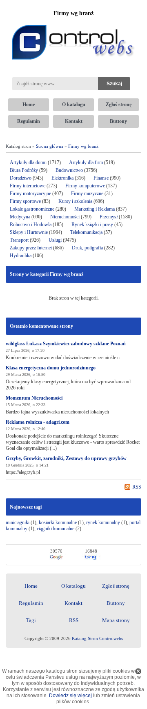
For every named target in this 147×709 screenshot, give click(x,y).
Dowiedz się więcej (70, 695)
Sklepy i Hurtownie (29, 232)
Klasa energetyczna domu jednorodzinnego (51, 368)
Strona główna (49, 146)
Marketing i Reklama (94, 209)
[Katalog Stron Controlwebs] (73, 21)
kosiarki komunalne (58, 522)
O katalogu (73, 104)
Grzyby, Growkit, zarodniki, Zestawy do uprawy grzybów (66, 458)
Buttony (118, 121)
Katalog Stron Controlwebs (97, 638)
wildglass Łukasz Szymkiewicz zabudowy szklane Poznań (66, 344)
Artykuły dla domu (28, 162)
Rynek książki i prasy (92, 224)
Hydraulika (20, 255)
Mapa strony (116, 620)
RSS (136, 487)
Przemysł (109, 217)
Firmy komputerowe (85, 186)
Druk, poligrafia (87, 248)
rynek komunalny (103, 522)
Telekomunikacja (86, 232)
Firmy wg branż (83, 146)
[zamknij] (138, 671)
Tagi (31, 620)
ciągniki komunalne (55, 528)
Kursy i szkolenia (75, 201)
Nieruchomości (65, 217)
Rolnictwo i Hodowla (30, 224)
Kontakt (73, 121)
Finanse (101, 178)
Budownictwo (69, 170)
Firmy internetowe (28, 186)
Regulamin (28, 121)
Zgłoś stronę (118, 104)
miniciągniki (17, 522)
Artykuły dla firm (86, 162)
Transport (19, 240)
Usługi (55, 240)
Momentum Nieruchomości (34, 398)
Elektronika (63, 178)
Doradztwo (20, 178)
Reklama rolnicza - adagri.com (37, 422)
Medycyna (20, 217)
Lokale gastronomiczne (32, 209)
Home (28, 104)
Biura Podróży (24, 170)
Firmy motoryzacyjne (30, 193)
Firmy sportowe (25, 201)
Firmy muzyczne (87, 193)
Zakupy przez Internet (31, 248)
